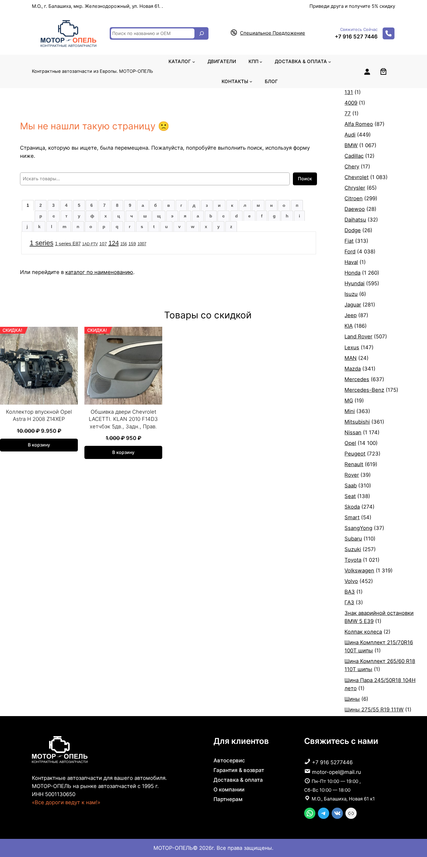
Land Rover (358, 336)
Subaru (353, 539)
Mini (349, 411)
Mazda (352, 369)
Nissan (352, 432)
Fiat (349, 241)
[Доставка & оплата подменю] (329, 61)
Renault (353, 464)
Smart (351, 517)
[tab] (28, 205)
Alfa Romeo (358, 124)
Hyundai (354, 283)
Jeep (350, 315)
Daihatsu (355, 220)
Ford (349, 251)
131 (348, 92)
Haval (351, 262)
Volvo (351, 581)
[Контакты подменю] (250, 81)
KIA (348, 326)
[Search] (201, 33)
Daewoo (354, 209)
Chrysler (354, 188)
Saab (350, 485)
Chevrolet (356, 177)
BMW (351, 145)
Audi (349, 135)
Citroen (353, 198)
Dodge (352, 230)
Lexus (351, 347)
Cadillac (354, 156)
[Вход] (367, 71)
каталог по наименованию (99, 272)
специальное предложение (272, 33)
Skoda (352, 507)
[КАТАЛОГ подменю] (193, 61)
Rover (351, 475)
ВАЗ (349, 592)
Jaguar (352, 304)
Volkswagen (359, 570)
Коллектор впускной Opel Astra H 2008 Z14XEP (39, 415)
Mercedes (356, 379)
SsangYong (358, 528)
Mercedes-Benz (364, 390)
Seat (350, 496)
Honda (352, 273)
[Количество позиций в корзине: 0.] (383, 71)
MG (348, 400)
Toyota (352, 560)
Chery (351, 166)
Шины (352, 699)
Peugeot (354, 454)
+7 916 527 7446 (356, 36)
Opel (350, 443)
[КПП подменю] (260, 61)
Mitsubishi (357, 422)
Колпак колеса (363, 632)
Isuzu (351, 294)
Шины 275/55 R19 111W (374, 709)
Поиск (305, 178)
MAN (350, 358)
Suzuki (352, 549)
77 (347, 113)
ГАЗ (349, 602)
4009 (350, 103)
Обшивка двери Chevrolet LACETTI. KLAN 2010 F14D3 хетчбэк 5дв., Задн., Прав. (123, 419)
